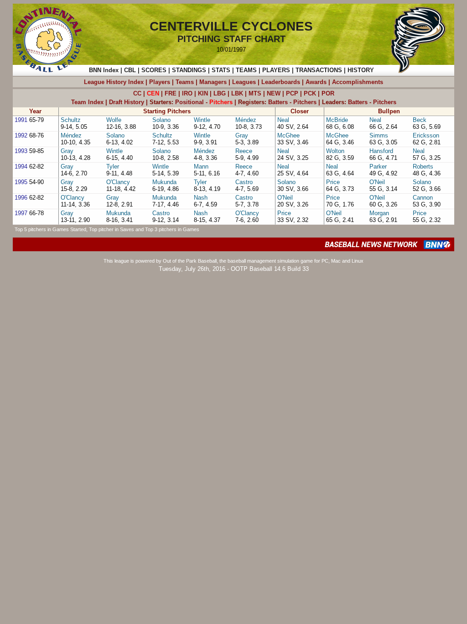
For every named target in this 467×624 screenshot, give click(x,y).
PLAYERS (276, 70)
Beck (419, 119)
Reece (243, 151)
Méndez (245, 119)
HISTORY (361, 70)
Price (333, 182)
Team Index (87, 102)
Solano (161, 119)
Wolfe (113, 119)
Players (159, 82)
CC (137, 93)
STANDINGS (189, 70)
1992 (21, 135)
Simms (378, 135)
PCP (292, 93)
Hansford (381, 151)
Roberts (423, 166)
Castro (244, 182)
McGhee (288, 135)
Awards (316, 82)
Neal (283, 119)
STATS (221, 70)
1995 (21, 182)
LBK (237, 93)
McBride (337, 119)
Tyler (112, 166)
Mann (201, 166)
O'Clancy (118, 182)
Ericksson (426, 135)
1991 (21, 119)
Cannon (423, 197)
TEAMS (246, 70)
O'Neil (377, 182)
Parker (378, 166)
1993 (21, 151)
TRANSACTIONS (319, 70)
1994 (21, 166)
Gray (241, 135)
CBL (130, 70)
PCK (310, 93)
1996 (21, 197)
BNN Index (104, 70)
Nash (201, 197)
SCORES (153, 70)
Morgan (379, 213)
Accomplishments (357, 82)
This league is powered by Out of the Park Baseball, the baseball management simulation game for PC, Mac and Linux (233, 261)
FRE (170, 93)
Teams (185, 82)
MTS (255, 93)
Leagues (244, 82)
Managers (213, 82)
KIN (203, 93)
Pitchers (305, 102)
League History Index (114, 82)
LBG (219, 93)
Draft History (126, 102)
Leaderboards (280, 82)
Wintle (202, 119)
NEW (273, 93)
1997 (21, 213)
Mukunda (164, 182)
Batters (278, 102)
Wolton (335, 151)
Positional (189, 102)
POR (328, 93)
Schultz (71, 119)
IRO (187, 93)
